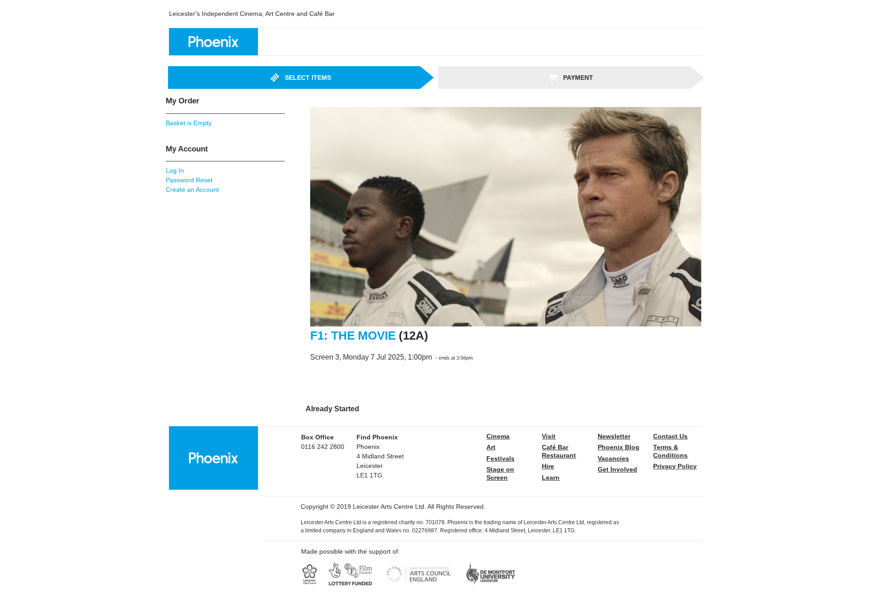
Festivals (500, 458)
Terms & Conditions (670, 451)
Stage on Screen (500, 473)
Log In (175, 170)
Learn (551, 477)
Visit (548, 436)
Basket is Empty (189, 123)
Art (490, 447)
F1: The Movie (353, 335)
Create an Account (192, 189)
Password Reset (189, 180)
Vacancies (613, 458)
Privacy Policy (675, 466)
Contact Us (670, 436)
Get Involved (617, 469)
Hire (548, 466)
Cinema (498, 436)
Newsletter (614, 436)
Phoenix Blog (618, 447)
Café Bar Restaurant (559, 451)
